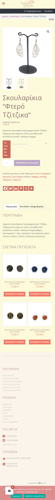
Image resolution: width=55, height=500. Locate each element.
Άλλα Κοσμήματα (43, 173)
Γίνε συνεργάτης (9, 444)
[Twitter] (10, 188)
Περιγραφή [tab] (11, 206)
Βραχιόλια (7, 404)
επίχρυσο (17, 179)
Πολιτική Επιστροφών (12, 381)
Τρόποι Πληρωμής (11, 378)
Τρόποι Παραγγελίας (11, 384)
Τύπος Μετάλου (6, 148)
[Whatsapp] (26, 188)
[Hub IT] (42, 483)
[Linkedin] (15, 188)
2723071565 (12, 463)
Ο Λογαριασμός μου (32, 11)
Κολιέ (5, 413)
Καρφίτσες (7, 410)
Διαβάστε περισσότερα (34, 496)
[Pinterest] (21, 188)
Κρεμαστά (7, 176)
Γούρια (5, 419)
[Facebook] (5, 188)
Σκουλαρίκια (17, 176)
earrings (43, 176)
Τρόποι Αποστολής (11, 387)
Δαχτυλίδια (7, 407)
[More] (31, 188)
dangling (34, 176)
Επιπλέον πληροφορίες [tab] (32, 206)
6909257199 (12, 466)
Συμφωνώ (16, 496)
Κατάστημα (14, 16)
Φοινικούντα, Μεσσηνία (19, 458)
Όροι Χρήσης (8, 375)
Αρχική (5, 16)
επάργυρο (7, 179)
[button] (48, 31)
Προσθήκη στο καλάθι (27, 163)
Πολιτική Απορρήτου (12, 390)
